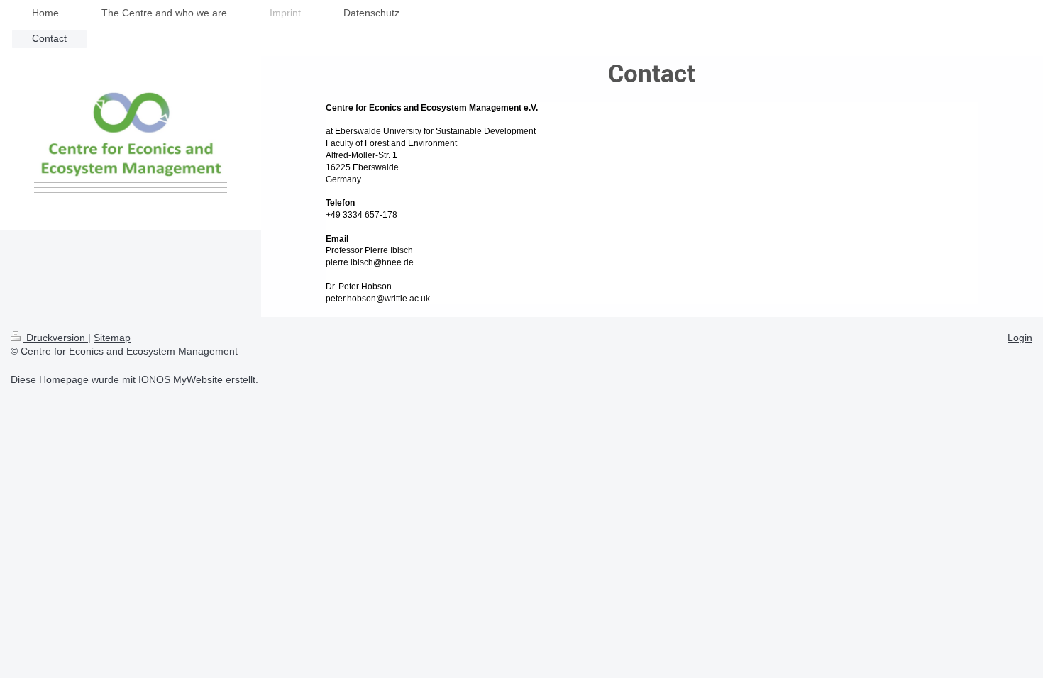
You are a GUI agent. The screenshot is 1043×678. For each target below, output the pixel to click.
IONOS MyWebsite (180, 379)
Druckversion (55, 337)
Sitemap (112, 337)
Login (1020, 337)
